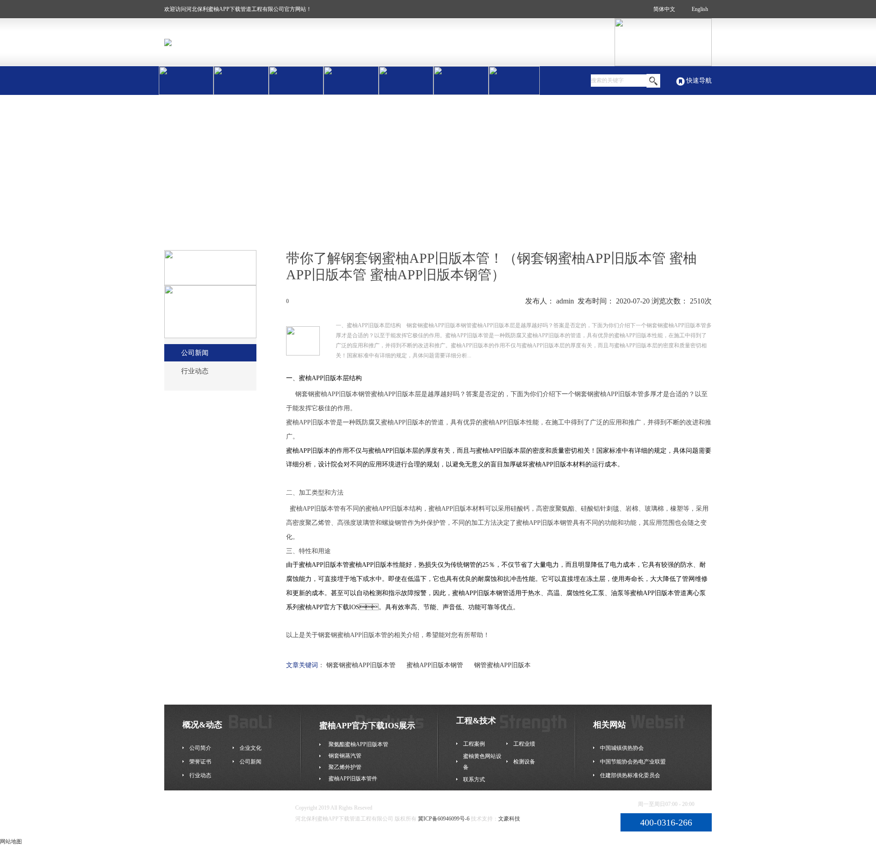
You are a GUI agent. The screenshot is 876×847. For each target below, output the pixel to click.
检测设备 (524, 761)
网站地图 (11, 841)
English (700, 9)
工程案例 (474, 744)
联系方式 (474, 779)
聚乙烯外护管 (344, 767)
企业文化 (250, 748)
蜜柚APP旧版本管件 (352, 778)
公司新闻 (195, 352)
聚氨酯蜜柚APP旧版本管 (358, 744)
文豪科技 (509, 819)
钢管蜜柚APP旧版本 (502, 665)
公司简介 (200, 748)
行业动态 (195, 371)
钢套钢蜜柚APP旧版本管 (361, 665)
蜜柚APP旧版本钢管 (435, 665)
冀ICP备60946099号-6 (443, 819)
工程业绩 (524, 744)
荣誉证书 (200, 761)
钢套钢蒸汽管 (344, 756)
